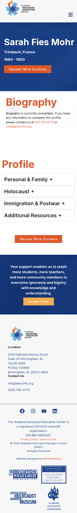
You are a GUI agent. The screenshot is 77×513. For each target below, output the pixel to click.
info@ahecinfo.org (19, 126)
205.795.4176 (44, 122)
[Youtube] (44, 411)
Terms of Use (48, 439)
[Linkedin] (55, 411)
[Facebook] (22, 411)
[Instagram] (33, 411)
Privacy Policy (30, 439)
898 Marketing (52, 458)
